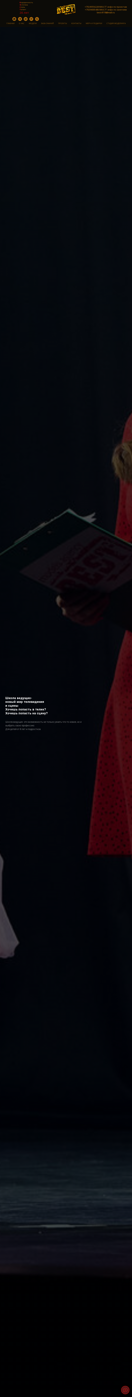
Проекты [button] (62, 23)
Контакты (76, 23)
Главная (10, 23)
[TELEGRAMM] (20, 20)
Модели (33, 23)
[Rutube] (31, 20)
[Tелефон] (37, 20)
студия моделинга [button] (116, 23)
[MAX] (26, 20)
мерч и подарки (94, 23)
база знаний (47, 23)
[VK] (14, 20)
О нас (21, 23)
